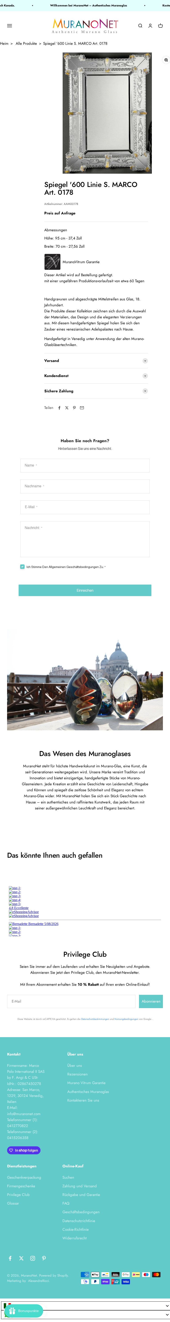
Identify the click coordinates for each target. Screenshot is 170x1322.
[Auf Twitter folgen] (21, 1258)
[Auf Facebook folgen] (10, 1258)
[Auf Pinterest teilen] (74, 408)
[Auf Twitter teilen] (67, 408)
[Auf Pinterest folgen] (44, 1258)
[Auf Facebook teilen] (59, 408)
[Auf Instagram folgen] (33, 1258)
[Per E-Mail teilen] (82, 408)
